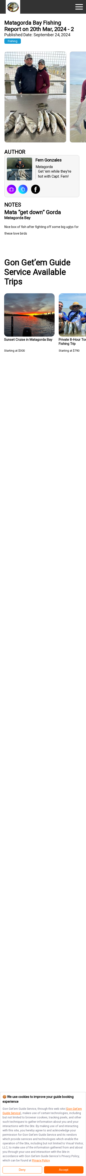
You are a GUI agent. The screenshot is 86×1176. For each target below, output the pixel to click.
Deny (22, 1169)
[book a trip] (11, 190)
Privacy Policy (41, 1160)
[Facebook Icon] (34, 190)
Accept (63, 1169)
